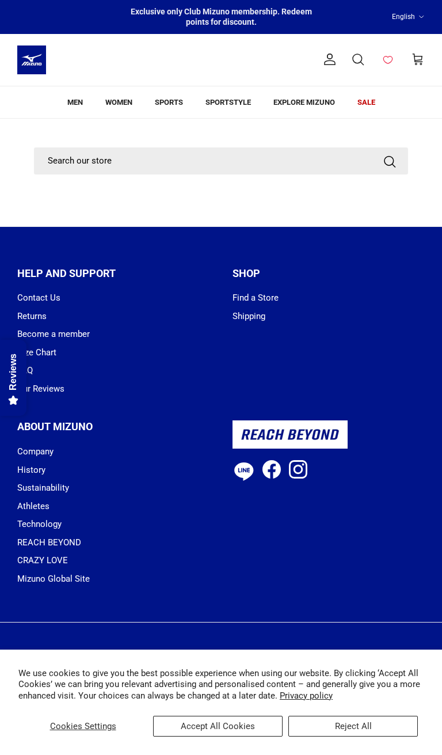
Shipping (249, 316)
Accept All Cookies (218, 726)
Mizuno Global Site (53, 579)
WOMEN (118, 102)
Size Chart (36, 352)
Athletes (33, 506)
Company (35, 451)
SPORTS (169, 102)
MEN (75, 102)
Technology (39, 524)
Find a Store (256, 298)
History (31, 470)
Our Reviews (40, 389)
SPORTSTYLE (228, 102)
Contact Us (38, 298)
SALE (366, 102)
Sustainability (43, 488)
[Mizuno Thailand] (31, 59)
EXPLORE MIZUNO (304, 102)
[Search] (390, 161)
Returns (32, 316)
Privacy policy (306, 695)
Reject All (353, 726)
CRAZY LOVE (42, 560)
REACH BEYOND (49, 542)
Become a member (53, 334)
